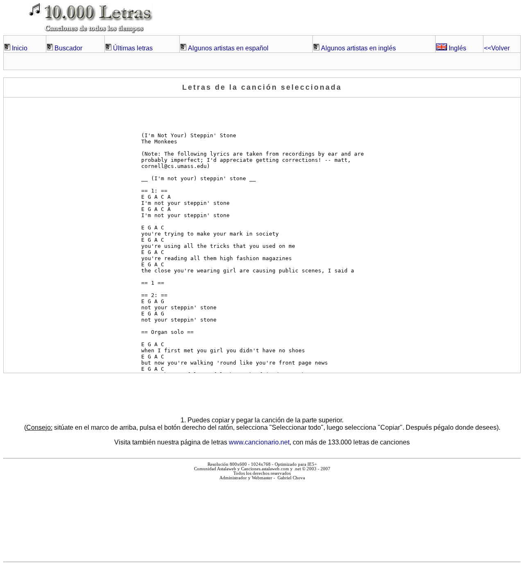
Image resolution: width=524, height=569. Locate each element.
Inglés (456, 48)
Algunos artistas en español (228, 48)
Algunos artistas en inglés (358, 48)
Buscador (68, 48)
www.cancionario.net (259, 442)
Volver (497, 48)
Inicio (19, 48)
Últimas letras (133, 48)
